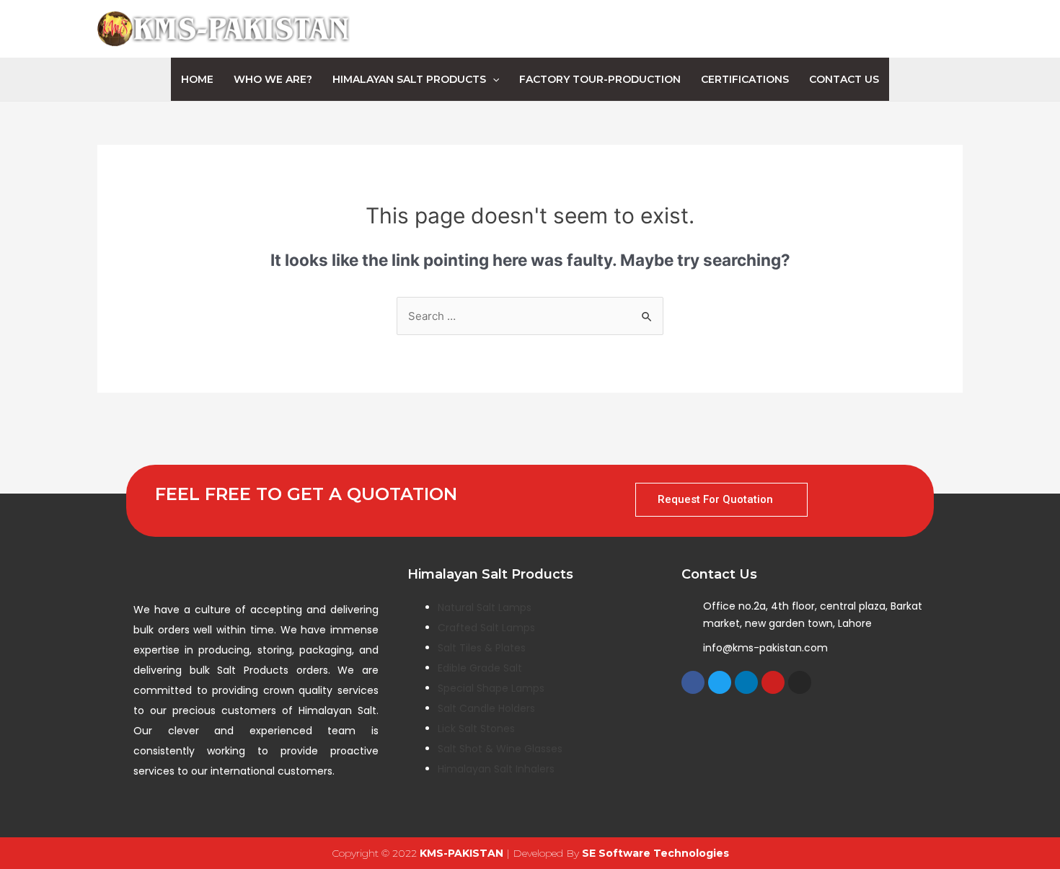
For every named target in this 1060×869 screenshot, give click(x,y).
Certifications (745, 79)
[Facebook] (693, 682)
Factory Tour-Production (600, 79)
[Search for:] (530, 316)
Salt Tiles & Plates (482, 648)
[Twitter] (719, 682)
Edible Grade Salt (480, 668)
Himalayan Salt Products (409, 79)
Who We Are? (273, 79)
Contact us (844, 79)
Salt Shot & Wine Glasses (500, 748)
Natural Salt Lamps (484, 607)
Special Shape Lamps (491, 688)
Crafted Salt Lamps (486, 627)
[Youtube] (773, 682)
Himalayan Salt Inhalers (496, 769)
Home (197, 79)
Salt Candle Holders (486, 708)
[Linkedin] (746, 682)
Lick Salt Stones (476, 728)
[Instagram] (799, 682)
